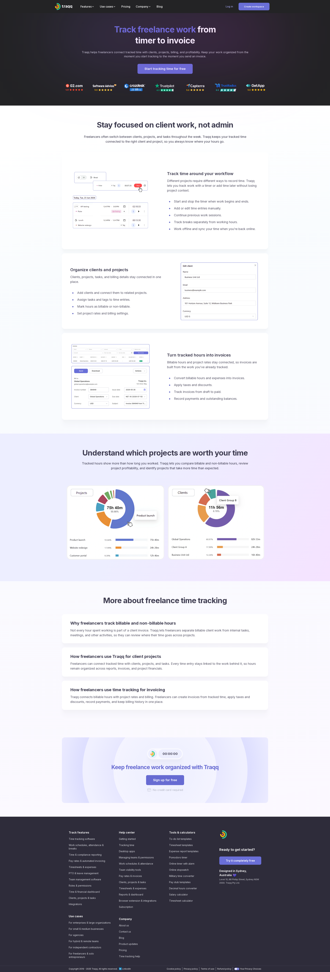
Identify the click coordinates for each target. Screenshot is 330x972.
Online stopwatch (179, 869)
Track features (79, 832)
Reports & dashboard (131, 894)
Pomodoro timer (178, 857)
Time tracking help (129, 956)
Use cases (76, 916)
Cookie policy (174, 969)
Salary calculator (178, 894)
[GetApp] (256, 87)
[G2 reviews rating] (74, 87)
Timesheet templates (181, 845)
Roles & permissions (80, 885)
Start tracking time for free (165, 69)
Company (125, 919)
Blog (121, 937)
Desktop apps (127, 851)
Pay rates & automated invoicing (87, 860)
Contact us (125, 931)
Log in (229, 6)
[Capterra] (195, 87)
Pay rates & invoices (130, 876)
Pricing (123, 950)
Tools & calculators (182, 832)
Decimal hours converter (183, 888)
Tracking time (126, 845)
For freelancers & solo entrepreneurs (81, 955)
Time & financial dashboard (84, 891)
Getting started (127, 838)
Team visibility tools (130, 869)
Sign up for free (165, 780)
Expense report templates (184, 851)
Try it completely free (240, 860)
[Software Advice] (104, 87)
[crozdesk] (135, 87)
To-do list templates (180, 838)
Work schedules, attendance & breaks (86, 847)
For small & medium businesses (86, 928)
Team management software (85, 879)
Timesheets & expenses (82, 867)
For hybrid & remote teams (84, 941)
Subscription (126, 906)
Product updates (128, 943)
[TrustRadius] (225, 87)
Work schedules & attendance (136, 863)
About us (124, 925)
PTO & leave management (83, 873)
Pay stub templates (180, 882)
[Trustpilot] (165, 87)
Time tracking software (82, 838)
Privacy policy (191, 969)
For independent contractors (85, 947)
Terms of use (207, 969)
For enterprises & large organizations (90, 922)
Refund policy (224, 969)
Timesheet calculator (181, 900)
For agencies (76, 935)
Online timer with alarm (181, 863)
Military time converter (181, 876)
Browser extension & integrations (137, 900)
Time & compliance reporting (85, 854)
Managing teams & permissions (136, 857)
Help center (127, 832)
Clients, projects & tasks (82, 897)
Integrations (75, 904)
